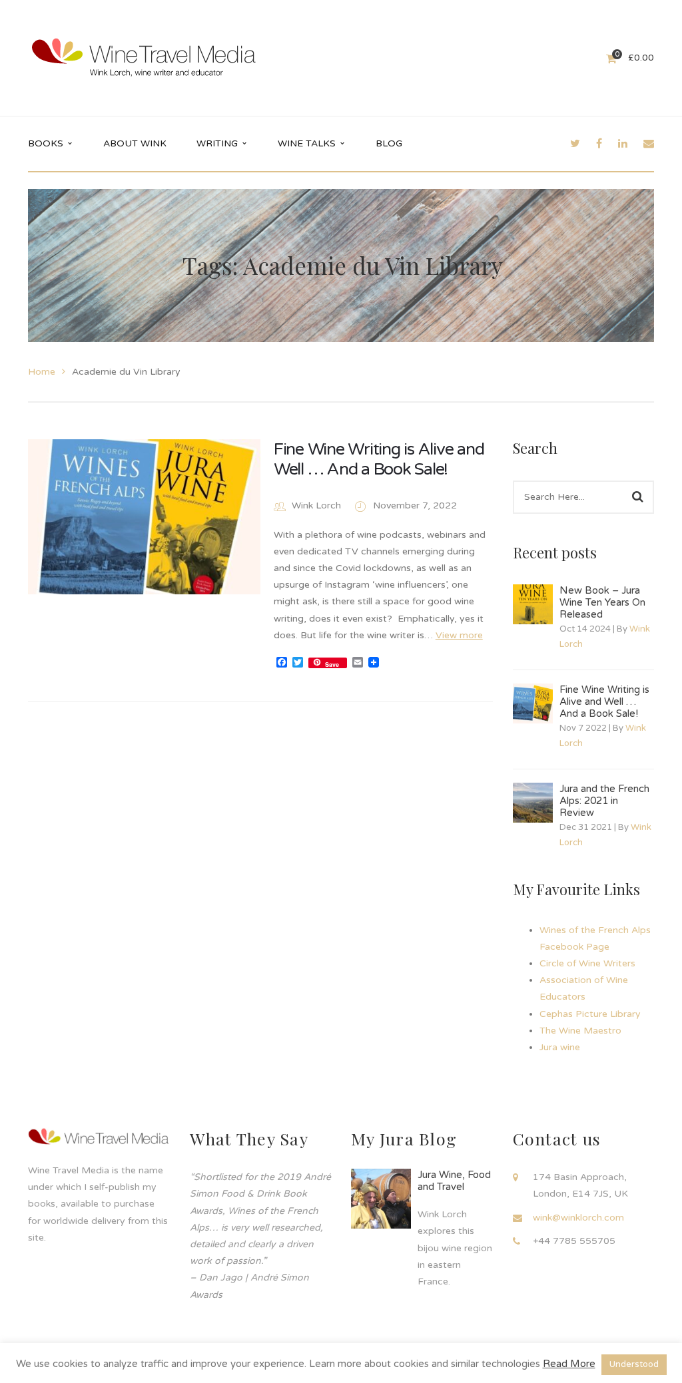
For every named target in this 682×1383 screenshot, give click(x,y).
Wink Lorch (316, 505)
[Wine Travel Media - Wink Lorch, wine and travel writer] (144, 57)
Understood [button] (634, 1364)
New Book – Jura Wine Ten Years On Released (602, 602)
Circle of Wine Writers (587, 963)
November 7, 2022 (415, 505)
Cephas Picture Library (590, 1014)
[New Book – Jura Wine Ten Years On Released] (533, 604)
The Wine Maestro (580, 1030)
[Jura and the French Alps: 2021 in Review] (533, 803)
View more (459, 635)
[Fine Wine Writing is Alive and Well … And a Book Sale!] (144, 516)
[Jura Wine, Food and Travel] (381, 1199)
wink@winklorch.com (578, 1217)
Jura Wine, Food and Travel (454, 1181)
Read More (569, 1364)
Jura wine (559, 1047)
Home (41, 371)
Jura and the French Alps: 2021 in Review (604, 801)
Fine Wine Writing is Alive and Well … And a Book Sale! (379, 459)
